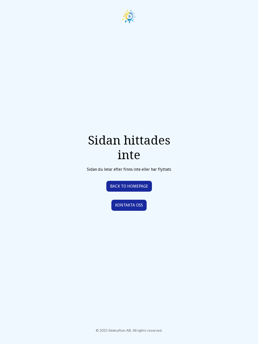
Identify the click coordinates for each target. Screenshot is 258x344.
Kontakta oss (129, 205)
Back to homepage (129, 186)
